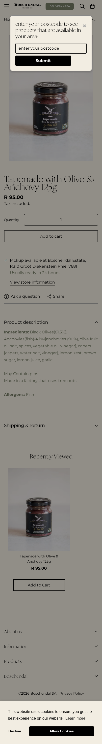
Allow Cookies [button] (62, 731)
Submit (43, 60)
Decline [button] (14, 731)
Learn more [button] (75, 718)
